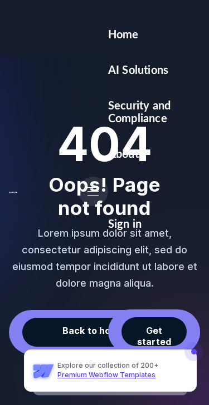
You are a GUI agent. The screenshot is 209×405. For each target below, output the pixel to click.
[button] (93, 191)
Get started (154, 335)
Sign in (125, 224)
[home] (13, 191)
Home (123, 35)
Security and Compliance (139, 112)
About (123, 154)
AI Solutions (138, 70)
